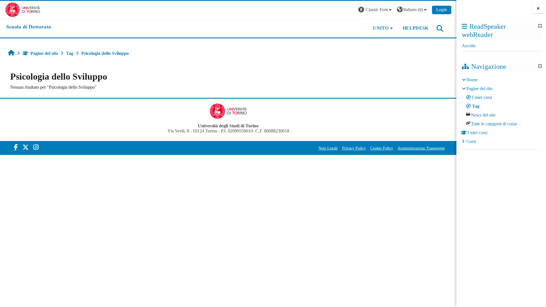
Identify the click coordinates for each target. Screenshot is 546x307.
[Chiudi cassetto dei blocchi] (538, 8)
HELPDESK (416, 28)
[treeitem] (501, 111)
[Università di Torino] (23, 9)
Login (441, 9)
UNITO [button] (380, 28)
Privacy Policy (354, 148)
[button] (375, 9)
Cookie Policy (381, 148)
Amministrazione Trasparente (421, 148)
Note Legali (328, 148)
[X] (25, 147)
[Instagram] (36, 147)
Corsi (471, 141)
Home (471, 79)
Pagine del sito (44, 53)
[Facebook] (16, 147)
